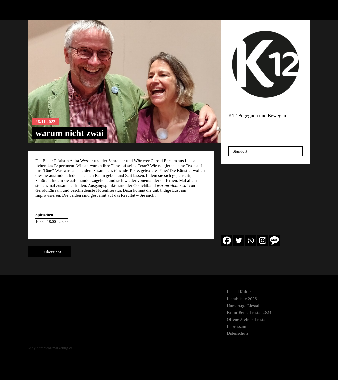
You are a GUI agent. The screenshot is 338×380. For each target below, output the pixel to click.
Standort (240, 151)
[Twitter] (238, 240)
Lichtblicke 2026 (242, 298)
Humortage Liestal (243, 305)
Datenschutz (238, 333)
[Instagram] (262, 240)
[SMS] (274, 240)
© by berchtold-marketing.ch (50, 348)
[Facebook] (226, 240)
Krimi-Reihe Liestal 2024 (249, 312)
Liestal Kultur (239, 291)
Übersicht (52, 252)
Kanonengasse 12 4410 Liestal (243, 126)
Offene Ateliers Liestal (246, 319)
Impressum (236, 326)
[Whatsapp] (250, 240)
